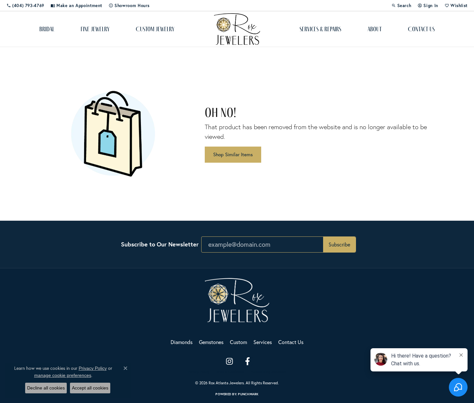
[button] (401, 5)
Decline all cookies (46, 387)
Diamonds (182, 342)
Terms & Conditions (230, 372)
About (375, 29)
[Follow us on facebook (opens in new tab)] (247, 361)
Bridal (46, 29)
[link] (25, 5)
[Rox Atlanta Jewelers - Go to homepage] (237, 299)
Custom (238, 342)
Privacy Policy (198, 372)
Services (262, 342)
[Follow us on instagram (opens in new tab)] (229, 361)
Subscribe (339, 244)
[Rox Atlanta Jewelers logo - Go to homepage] (237, 29)
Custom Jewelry (155, 29)
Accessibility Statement (268, 372)
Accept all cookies (90, 387)
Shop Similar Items (233, 154)
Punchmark (248, 394)
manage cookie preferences (62, 375)
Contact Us (421, 29)
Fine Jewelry (95, 29)
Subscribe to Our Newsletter (160, 244)
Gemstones (211, 342)
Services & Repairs (320, 29)
